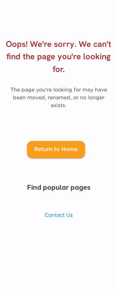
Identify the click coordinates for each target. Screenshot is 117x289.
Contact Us (59, 215)
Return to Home (56, 149)
